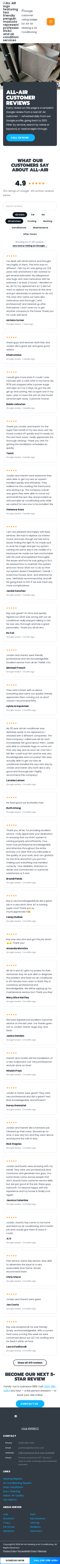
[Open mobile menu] (50, 21)
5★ (33, 214)
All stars (19, 214)
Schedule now (15, 1560)
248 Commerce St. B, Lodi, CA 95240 (36, 1452)
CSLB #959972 (30, 1428)
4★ (43, 214)
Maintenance (40, 227)
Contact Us (29, 1404)
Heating (47, 221)
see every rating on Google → (30, 245)
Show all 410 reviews (30, 1362)
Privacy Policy (10, 1551)
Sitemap (42, 1551)
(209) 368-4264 (26, 1442)
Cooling (31, 221)
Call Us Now (20, 137)
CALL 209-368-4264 (46, 1560)
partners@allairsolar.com (31, 1447)
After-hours (30, 234)
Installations (19, 227)
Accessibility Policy (27, 1551)
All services (14, 221)
